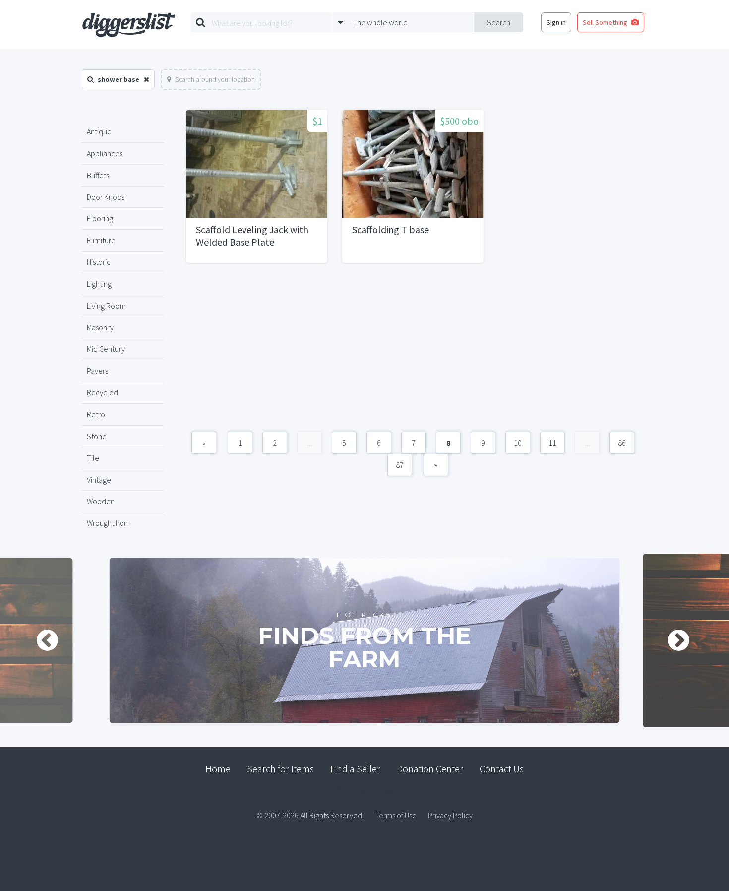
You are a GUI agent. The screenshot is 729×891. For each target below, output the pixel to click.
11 (552, 442)
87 (400, 465)
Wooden (101, 501)
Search (498, 22)
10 (518, 442)
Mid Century (106, 349)
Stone (97, 436)
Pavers (97, 371)
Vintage (99, 480)
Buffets (98, 175)
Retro (96, 414)
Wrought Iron (107, 523)
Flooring (100, 218)
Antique (99, 131)
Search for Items (280, 769)
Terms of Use (396, 815)
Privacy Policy (450, 815)
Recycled (102, 392)
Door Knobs (105, 197)
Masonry (100, 327)
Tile (93, 458)
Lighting (99, 284)
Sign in (556, 22)
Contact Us (502, 769)
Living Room (106, 306)
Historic (99, 262)
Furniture (101, 240)
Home (218, 769)
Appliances (104, 153)
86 (622, 442)
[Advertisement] (413, 352)
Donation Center (430, 769)
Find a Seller (355, 769)
